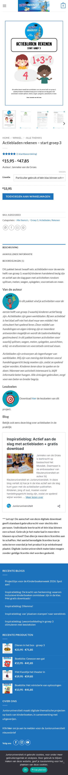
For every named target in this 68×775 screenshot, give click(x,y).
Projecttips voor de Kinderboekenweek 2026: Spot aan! (33, 583)
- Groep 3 (33, 220)
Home (6, 138)
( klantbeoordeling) (26, 153)
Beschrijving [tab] (10, 247)
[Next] (60, 63)
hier (34, 398)
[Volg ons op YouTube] (28, 742)
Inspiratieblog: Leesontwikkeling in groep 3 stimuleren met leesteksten (29, 623)
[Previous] (8, 63)
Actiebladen (45, 220)
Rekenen (55, 220)
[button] (4, 6)
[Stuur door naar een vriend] (17, 227)
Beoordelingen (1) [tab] (13, 261)
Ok (25, 769)
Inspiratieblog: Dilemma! (19, 606)
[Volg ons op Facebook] (16, 742)
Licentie (6, 177)
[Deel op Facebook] (11, 227)
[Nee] (64, 763)
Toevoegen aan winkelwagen (28, 196)
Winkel (17, 138)
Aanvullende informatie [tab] (17, 254)
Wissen (62, 172)
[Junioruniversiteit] (33, 6)
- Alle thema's (33, 138)
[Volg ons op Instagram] (22, 742)
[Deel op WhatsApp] (5, 227)
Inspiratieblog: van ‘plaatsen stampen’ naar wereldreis (35, 613)
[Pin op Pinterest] (23, 227)
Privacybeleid (39, 769)
